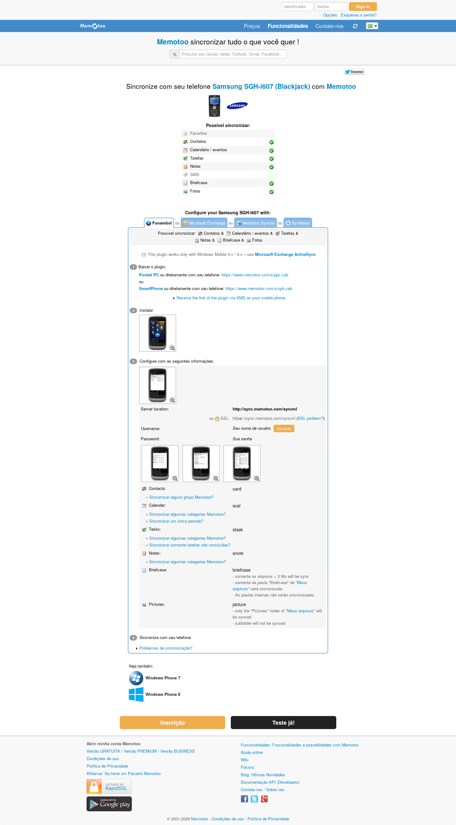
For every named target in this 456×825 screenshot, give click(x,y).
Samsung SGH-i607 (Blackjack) (261, 86)
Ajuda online (252, 752)
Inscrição (284, 428)
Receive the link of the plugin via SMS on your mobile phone (231, 298)
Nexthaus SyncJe (258, 223)
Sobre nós (275, 789)
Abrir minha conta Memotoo (114, 743)
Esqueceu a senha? (359, 15)
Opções (330, 15)
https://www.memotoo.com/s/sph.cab (259, 288)
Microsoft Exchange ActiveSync (285, 254)
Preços (252, 26)
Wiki (244, 760)
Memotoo (173, 41)
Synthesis (300, 223)
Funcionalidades (288, 26)
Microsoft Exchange (206, 223)
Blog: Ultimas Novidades (263, 774)
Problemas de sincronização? (165, 648)
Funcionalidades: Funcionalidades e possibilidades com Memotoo (300, 745)
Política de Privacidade (107, 766)
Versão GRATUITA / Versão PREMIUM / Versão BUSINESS (141, 751)
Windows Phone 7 (162, 678)
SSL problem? (310, 418)
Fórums (247, 767)
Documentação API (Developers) (270, 782)
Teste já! (283, 722)
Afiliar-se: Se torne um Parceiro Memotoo (124, 773)
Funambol (161, 223)
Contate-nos (329, 26)
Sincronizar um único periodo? (176, 521)
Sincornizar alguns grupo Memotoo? (181, 497)
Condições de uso (103, 758)
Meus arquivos (300, 611)
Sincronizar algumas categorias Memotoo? (187, 514)
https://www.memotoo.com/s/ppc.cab (254, 275)
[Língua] (372, 25)
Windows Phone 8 (162, 694)
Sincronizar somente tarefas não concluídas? (189, 545)
